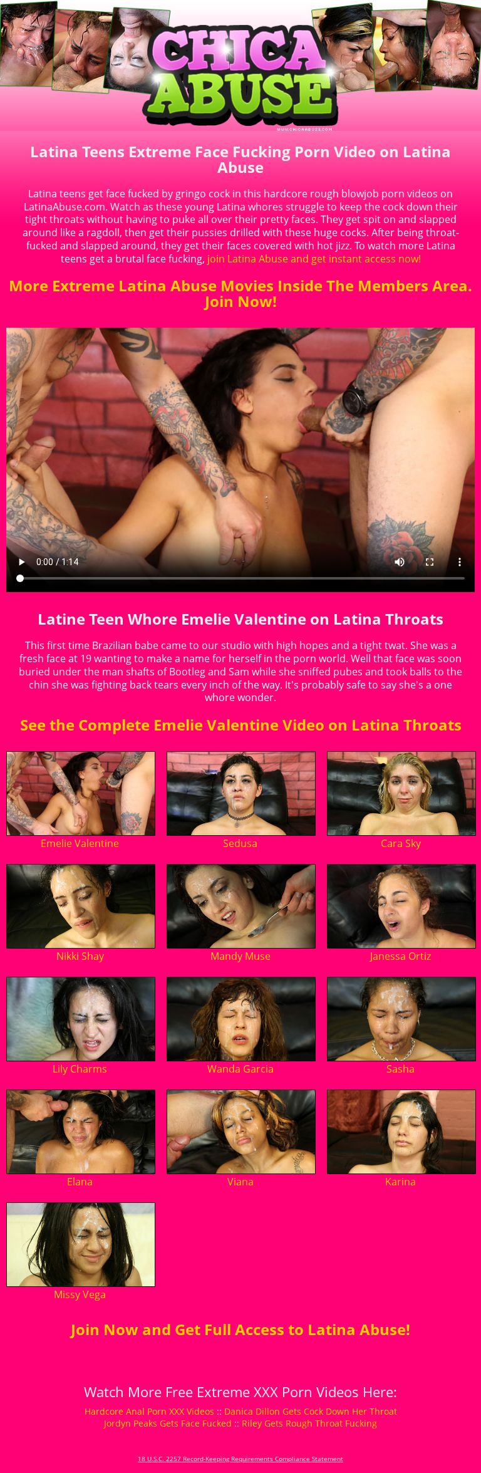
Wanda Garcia (240, 1069)
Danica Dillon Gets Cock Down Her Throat (310, 1411)
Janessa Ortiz (400, 956)
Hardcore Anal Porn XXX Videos (149, 1411)
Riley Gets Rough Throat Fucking (309, 1423)
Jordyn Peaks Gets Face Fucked (168, 1423)
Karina (400, 1182)
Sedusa (240, 843)
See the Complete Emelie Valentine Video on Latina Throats (241, 724)
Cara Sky (401, 843)
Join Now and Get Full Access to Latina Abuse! (240, 1329)
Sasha (400, 1069)
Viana (240, 1182)
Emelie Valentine (80, 843)
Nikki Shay (80, 956)
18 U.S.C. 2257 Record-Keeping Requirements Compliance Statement (240, 1458)
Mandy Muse (240, 956)
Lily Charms (80, 1069)
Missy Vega (80, 1294)
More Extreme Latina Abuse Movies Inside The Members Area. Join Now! (240, 293)
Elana (80, 1182)
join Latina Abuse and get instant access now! (314, 259)
